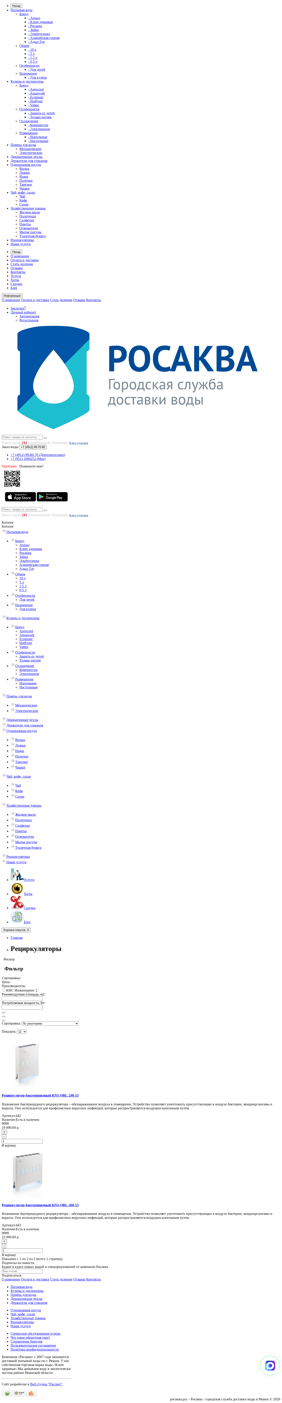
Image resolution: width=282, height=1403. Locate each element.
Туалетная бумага (32, 236)
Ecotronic (26, 639)
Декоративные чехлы (27, 157)
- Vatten (33, 105)
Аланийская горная (34, 565)
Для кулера (27, 609)
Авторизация (29, 316)
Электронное (29, 674)
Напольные (28, 683)
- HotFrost (35, 101)
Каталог (8, 526)
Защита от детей (31, 656)
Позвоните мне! (31, 466)
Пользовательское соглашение (33, 1345)
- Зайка (33, 30)
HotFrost (25, 643)
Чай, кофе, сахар (23, 192)
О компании (20, 256)
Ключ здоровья (78, 443)
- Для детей (36, 69)
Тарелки (25, 184)
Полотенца (27, 216)
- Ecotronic (36, 97)
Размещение (28, 133)
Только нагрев (30, 660)
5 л (21, 582)
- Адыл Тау (36, 42)
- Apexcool (36, 89)
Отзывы (17, 268)
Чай (22, 196)
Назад (16, 5)
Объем (24, 46)
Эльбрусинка (29, 561)
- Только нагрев (40, 117)
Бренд (23, 14)
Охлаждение (28, 121)
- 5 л (31, 54)
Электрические (30, 153)
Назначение (28, 73)
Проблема (9, 466)
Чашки (24, 188)
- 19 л (32, 50)
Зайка (23, 557)
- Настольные (38, 141)
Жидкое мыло (29, 212)
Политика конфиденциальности (35, 1349)
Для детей (26, 599)
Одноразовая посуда (26, 165)
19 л (22, 578)
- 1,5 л (32, 57)
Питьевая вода (21, 10)
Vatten (23, 647)
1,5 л (22, 586)
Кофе (23, 200)
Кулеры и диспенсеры (27, 81)
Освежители (28, 228)
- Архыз (34, 18)
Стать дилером (22, 264)
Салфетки (26, 220)
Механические (30, 149)
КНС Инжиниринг (21, 990)
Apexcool (26, 631)
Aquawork (26, 635)
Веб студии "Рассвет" (46, 1384)
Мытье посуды (30, 232)
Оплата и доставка (25, 260)
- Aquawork (36, 93)
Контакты (18, 272)
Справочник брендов (27, 1341)
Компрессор (28, 670)
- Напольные (37, 137)
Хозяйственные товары (28, 208)
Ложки (24, 172)
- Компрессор (38, 125)
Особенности (29, 65)
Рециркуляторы (22, 240)
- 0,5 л (32, 61)
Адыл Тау (26, 569)
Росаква (25, 553)
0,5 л (22, 590)
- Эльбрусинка (39, 34)
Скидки (16, 284)
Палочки (26, 180)
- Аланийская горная (43, 38)
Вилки (24, 169)
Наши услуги (21, 244)
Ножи (23, 176)
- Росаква (35, 26)
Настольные (28, 687)
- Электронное (39, 129)
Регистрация (28, 320)
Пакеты (25, 224)
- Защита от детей (41, 113)
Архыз (24, 545)
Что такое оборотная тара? (30, 1337)
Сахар (23, 204)
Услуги (16, 276)
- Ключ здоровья (40, 22)
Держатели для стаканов (29, 161)
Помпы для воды (23, 145)
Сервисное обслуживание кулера (35, 1333)
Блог (14, 288)
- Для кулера (37, 77)
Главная (16, 938)
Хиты (15, 280)
